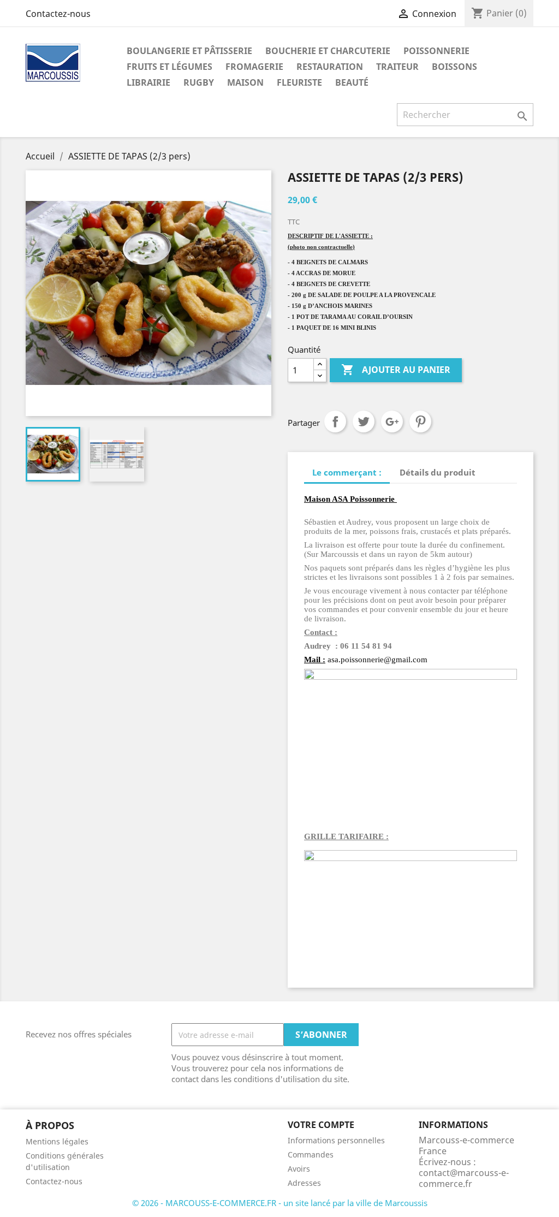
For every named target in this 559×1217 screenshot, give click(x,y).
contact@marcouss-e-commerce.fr (464, 1178)
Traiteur (397, 67)
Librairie (148, 82)
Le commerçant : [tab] (347, 472)
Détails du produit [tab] (437, 472)
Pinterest (420, 421)
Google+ (392, 421)
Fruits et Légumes (169, 67)
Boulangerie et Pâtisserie (189, 51)
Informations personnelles (336, 1140)
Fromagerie (254, 67)
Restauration (329, 67)
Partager (335, 421)
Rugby (198, 82)
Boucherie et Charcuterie (327, 51)
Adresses (304, 1183)
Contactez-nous (58, 14)
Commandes (311, 1154)
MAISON (245, 82)
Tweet (363, 421)
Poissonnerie (436, 51)
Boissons (454, 67)
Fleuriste (299, 82)
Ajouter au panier (395, 369)
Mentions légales (57, 1141)
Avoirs (299, 1168)
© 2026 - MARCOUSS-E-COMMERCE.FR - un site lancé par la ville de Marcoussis (279, 1202)
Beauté (351, 82)
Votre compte (321, 1125)
